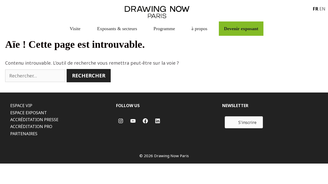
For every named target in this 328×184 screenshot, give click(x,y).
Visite (75, 28)
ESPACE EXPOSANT (28, 113)
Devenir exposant (241, 28)
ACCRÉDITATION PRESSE (34, 119)
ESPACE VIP (21, 105)
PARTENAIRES (23, 133)
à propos (199, 28)
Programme (164, 28)
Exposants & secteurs (117, 28)
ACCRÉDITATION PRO (31, 126)
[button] (244, 122)
